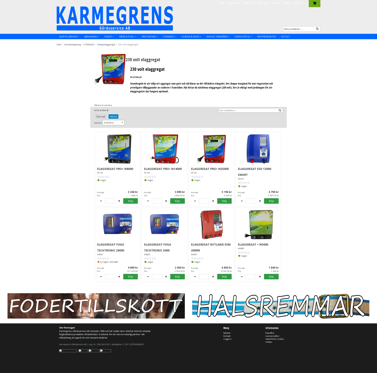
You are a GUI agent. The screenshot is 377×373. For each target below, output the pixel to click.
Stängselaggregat (106, 44)
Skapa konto (249, 3)
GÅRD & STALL (126, 36)
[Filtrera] (280, 110)
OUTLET (285, 36)
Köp (130, 201)
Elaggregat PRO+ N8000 (115, 168)
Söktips (268, 342)
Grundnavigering (72, 44)
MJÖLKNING (90, 36)
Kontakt (287, 3)
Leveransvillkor (272, 336)
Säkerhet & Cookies (274, 339)
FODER (108, 36)
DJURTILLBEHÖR (68, 36)
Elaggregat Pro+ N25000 (210, 168)
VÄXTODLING (149, 36)
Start (222, 3)
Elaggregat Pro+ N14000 (163, 168)
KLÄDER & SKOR (190, 36)
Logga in (298, 3)
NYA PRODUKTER (266, 36)
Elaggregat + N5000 (253, 244)
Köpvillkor (270, 333)
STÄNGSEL (168, 36)
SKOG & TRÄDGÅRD (216, 36)
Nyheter (276, 3)
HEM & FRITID (242, 36)
